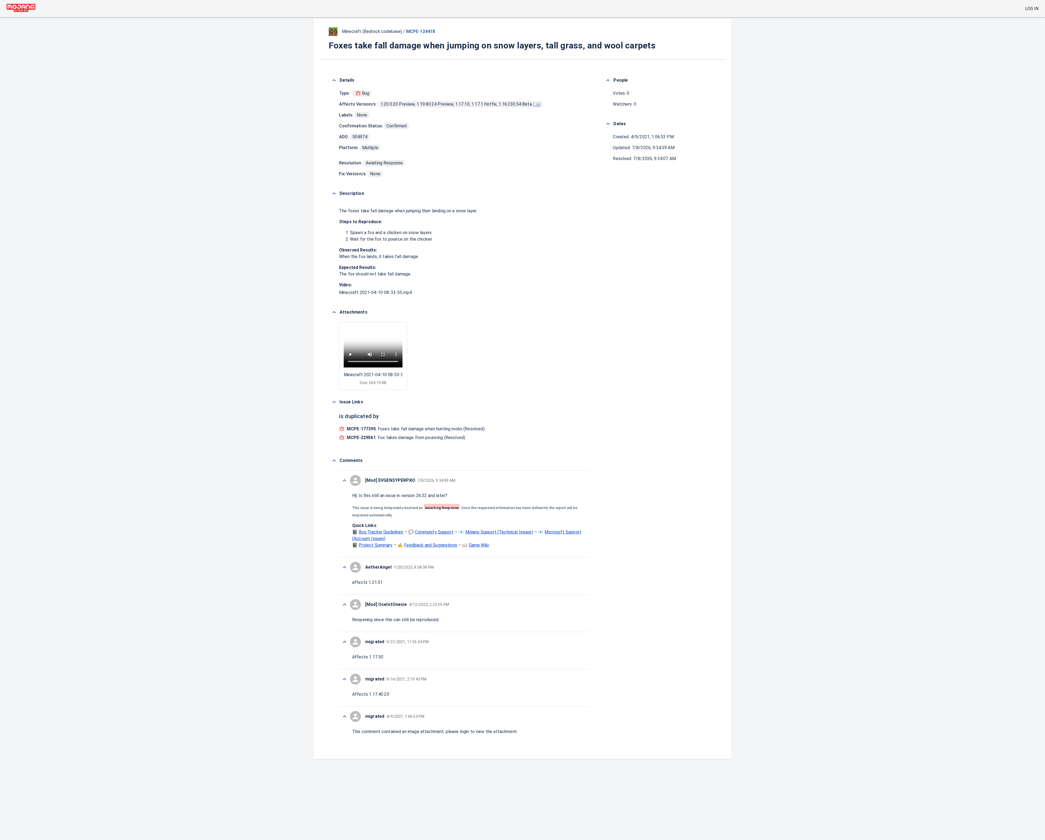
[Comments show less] (334, 460)
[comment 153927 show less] (344, 604)
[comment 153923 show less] (344, 716)
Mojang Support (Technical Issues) (499, 532)
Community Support (434, 532)
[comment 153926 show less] (344, 641)
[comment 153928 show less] (344, 567)
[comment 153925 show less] (344, 679)
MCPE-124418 (420, 31)
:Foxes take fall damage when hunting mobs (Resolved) (416, 428)
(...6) (536, 104)
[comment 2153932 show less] (344, 480)
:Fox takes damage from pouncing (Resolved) (406, 437)
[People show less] (608, 80)
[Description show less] (334, 193)
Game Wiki (479, 545)
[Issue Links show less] (334, 402)
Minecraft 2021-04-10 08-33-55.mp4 (375, 292)
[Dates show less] (608, 123)
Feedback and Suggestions (430, 545)
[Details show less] (334, 80)
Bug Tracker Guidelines (381, 532)
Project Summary (375, 545)
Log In (1031, 8)
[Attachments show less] (334, 312)
